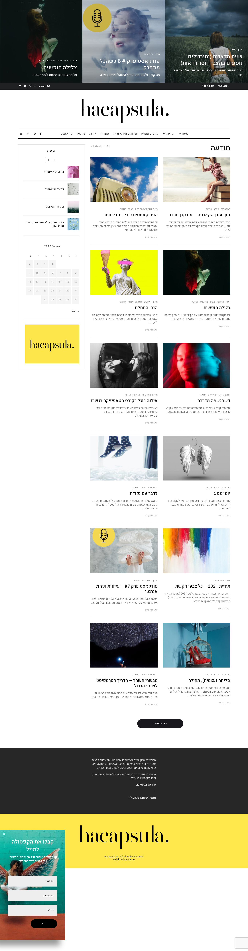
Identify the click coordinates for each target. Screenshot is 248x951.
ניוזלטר (81, 133)
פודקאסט (66, 133)
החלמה (220, 301)
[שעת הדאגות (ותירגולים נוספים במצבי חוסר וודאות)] (206, 41)
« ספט (75, 311)
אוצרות (105, 133)
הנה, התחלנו (146, 308)
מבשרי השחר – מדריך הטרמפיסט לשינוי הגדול (127, 683)
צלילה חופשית (217, 308)
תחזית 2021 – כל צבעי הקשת (202, 586)
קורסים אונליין (149, 133)
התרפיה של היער (54, 206)
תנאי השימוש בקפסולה (142, 798)
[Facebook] (35, 86)
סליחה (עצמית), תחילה (209, 680)
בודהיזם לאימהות (54, 171)
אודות (93, 133)
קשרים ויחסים (214, 394)
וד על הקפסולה (145, 785)
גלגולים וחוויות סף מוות (146, 209)
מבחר (216, 209)
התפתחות (225, 209)
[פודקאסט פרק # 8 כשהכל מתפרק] (123, 41)
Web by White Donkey (124, 859)
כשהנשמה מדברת (213, 400)
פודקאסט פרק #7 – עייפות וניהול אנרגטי (126, 589)
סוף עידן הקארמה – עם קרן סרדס (199, 215)
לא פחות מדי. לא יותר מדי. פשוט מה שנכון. (45, 224)
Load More (160, 723)
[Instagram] (30, 86)
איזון (185, 133)
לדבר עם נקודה (144, 493)
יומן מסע (222, 493)
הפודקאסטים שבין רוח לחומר (130, 215)
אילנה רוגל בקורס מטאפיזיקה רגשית (124, 400)
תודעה (170, 133)
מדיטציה (204, 301)
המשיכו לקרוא (224, 237)
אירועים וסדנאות (127, 133)
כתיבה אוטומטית (54, 189)
